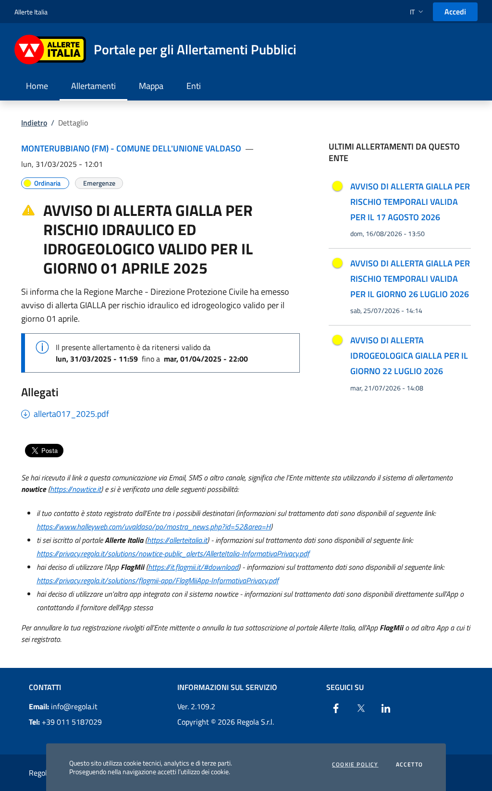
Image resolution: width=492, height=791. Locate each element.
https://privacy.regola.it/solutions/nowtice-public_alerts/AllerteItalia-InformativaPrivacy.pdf (173, 553)
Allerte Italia (31, 12)
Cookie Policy (355, 764)
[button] (417, 12)
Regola (40, 772)
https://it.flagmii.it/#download (193, 567)
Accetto (409, 764)
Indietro (34, 122)
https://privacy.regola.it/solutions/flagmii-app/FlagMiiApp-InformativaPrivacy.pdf (158, 580)
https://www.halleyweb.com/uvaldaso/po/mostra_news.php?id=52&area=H (154, 526)
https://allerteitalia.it (177, 540)
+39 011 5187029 (65, 722)
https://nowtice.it (75, 489)
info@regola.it (63, 706)
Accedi (455, 11)
